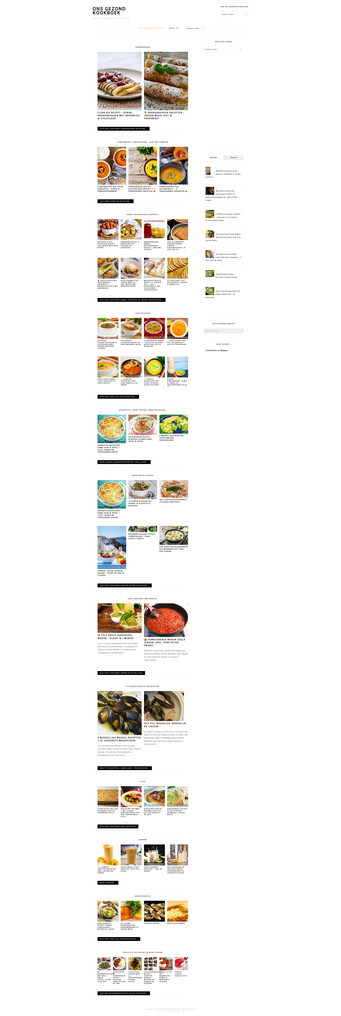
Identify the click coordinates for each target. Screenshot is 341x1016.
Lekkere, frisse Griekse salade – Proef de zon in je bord (111, 573)
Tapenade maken (151, 923)
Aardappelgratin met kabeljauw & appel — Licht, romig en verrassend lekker (109, 448)
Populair (213, 157)
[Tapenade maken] (154, 921)
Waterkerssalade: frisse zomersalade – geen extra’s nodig (141, 536)
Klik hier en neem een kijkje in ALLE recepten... (124, 993)
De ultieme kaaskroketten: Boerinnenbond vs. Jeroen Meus (130, 926)
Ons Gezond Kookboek (109, 11)
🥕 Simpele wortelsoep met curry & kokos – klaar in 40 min (152, 382)
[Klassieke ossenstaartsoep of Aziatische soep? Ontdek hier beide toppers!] (108, 338)
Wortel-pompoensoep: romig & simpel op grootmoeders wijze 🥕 (177, 383)
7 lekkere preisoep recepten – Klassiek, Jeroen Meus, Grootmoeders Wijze (223, 217)
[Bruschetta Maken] (177, 921)
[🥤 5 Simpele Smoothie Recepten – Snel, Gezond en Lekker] (108, 865)
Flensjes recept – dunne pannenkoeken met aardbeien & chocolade (119, 115)
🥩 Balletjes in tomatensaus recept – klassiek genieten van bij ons (119, 977)
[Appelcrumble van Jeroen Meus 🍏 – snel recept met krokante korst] (131, 278)
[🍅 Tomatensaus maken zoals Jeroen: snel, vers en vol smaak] (166, 636)
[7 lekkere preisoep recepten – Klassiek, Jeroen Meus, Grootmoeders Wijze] (210, 218)
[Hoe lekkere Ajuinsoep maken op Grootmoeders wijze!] (131, 338)
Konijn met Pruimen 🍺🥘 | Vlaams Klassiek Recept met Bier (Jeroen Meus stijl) (130, 812)
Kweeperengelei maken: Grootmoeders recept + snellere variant (152, 245)
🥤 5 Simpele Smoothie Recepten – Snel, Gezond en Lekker (107, 870)
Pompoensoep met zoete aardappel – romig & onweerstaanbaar (110, 189)
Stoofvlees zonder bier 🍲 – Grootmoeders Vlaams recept (135, 976)
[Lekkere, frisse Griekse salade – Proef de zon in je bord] (112, 568)
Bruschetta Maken (176, 923)
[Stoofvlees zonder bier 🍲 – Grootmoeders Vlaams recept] (135, 969)
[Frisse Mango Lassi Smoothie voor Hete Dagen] (131, 865)
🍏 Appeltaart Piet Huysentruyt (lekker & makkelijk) (177, 282)
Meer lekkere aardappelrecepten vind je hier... (124, 462)
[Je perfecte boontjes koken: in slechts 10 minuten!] (142, 498)
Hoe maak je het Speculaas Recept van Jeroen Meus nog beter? (108, 245)
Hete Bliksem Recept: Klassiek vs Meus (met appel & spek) (140, 439)
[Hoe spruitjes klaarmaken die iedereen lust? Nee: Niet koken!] (173, 544)
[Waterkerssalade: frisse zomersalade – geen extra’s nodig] (142, 531)
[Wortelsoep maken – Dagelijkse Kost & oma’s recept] (108, 377)
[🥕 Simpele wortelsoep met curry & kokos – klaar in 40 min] (154, 377)
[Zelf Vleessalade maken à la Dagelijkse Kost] (173, 497)
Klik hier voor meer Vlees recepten (118, 826)
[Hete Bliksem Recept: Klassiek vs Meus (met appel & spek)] (142, 434)
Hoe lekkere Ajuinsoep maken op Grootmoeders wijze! (131, 342)
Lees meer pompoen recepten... (115, 201)
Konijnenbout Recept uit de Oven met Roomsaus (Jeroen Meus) (177, 811)
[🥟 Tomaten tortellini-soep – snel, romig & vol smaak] (131, 377)
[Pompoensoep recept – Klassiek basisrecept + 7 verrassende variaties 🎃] (142, 184)
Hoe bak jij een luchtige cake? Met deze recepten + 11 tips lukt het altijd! (223, 257)
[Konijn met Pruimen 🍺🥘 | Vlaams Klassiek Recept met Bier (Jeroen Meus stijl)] (131, 806)
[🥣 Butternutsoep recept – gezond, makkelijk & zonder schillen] (208, 175)
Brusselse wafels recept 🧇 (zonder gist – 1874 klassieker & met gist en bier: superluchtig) (153, 285)
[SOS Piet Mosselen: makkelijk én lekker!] (164, 720)
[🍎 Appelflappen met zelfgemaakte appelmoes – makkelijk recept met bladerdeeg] (108, 278)
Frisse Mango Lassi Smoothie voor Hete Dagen (130, 869)
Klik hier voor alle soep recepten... (118, 397)
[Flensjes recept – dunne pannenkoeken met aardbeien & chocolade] (120, 109)
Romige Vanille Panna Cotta (181, 974)
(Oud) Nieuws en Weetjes (217, 350)
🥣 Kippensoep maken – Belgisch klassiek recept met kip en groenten (154, 343)
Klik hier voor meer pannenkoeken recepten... (123, 129)
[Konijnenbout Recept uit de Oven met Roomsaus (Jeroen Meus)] (177, 806)
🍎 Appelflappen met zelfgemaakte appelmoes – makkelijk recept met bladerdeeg (108, 284)
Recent (233, 157)
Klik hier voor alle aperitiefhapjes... (119, 939)
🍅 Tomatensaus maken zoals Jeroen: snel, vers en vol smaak (164, 642)
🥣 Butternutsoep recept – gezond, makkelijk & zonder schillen (223, 174)
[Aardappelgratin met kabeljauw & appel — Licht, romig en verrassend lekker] (112, 443)
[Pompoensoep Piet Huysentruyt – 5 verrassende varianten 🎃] (173, 184)
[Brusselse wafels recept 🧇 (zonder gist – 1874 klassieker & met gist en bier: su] (154, 278)
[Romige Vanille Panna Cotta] (181, 969)
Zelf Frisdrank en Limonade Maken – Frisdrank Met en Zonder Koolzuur (175, 870)
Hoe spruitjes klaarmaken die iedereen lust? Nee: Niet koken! (173, 549)
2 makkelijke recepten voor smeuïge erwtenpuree (171, 438)
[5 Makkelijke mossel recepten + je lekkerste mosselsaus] (120, 734)
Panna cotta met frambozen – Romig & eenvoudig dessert (165, 976)
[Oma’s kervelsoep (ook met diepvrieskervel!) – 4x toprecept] (210, 295)
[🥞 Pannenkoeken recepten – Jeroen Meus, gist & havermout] (166, 109)
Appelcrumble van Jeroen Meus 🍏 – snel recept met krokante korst (129, 283)
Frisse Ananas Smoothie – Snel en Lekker (153, 869)
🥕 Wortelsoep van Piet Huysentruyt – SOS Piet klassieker (176, 342)
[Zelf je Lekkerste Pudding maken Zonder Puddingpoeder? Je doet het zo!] (177, 239)
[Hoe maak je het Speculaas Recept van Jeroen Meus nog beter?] (108, 239)
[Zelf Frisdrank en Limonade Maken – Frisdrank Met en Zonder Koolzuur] (177, 865)
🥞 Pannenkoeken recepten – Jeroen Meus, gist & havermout (164, 115)
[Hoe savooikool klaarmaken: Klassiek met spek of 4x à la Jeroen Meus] (210, 238)
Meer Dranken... (108, 883)
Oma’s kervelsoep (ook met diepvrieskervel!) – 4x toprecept (223, 294)
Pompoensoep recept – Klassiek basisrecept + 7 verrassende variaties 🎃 (142, 189)
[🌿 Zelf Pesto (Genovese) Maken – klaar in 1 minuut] (120, 632)
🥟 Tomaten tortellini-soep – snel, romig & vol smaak (129, 382)
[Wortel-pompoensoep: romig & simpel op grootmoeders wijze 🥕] (177, 377)
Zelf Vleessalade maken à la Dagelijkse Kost (173, 501)
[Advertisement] (223, 102)
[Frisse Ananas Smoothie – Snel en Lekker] (154, 865)
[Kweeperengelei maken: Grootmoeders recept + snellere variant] (154, 239)
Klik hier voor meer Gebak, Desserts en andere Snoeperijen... (131, 300)
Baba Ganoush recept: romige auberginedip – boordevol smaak (106, 926)
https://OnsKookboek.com (173, 1011)
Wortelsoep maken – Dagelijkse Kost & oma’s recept (107, 381)
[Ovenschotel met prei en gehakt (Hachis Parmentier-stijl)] (108, 806)
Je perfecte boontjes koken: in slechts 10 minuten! (139, 503)
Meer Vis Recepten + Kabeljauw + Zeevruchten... (124, 768)
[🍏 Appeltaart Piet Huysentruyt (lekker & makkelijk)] (177, 278)
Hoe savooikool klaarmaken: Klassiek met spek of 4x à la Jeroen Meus (223, 237)
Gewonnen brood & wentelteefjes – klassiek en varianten (130, 245)
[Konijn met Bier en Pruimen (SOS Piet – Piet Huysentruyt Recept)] (154, 806)
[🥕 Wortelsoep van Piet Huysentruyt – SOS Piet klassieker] (177, 338)
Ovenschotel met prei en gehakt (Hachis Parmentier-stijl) (108, 811)
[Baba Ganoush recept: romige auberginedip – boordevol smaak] (108, 921)
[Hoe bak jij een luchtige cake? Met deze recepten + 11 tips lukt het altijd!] (210, 258)
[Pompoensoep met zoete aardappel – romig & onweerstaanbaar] (112, 184)
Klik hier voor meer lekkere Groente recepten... (124, 585)
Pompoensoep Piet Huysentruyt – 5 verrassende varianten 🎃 (173, 189)
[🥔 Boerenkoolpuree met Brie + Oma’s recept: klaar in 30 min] (104, 969)
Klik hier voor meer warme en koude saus (121, 673)
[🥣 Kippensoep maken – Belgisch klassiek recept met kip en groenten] (154, 338)
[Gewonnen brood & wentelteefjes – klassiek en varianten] (131, 239)
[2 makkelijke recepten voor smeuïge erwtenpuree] (173, 433)
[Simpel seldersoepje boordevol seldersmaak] (210, 276)
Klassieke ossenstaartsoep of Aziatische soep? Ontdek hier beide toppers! (107, 344)
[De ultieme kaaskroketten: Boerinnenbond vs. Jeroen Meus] (131, 921)
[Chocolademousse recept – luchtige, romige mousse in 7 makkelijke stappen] (150, 969)
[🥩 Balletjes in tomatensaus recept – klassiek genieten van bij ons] (119, 969)
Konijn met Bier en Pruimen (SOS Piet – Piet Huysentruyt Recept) (153, 811)
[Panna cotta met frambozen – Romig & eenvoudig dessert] (166, 969)
